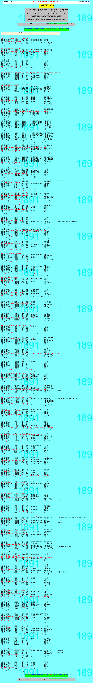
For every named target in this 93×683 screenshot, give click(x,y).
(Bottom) (67, 28)
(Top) (26, 674)
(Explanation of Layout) (38, 28)
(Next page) (61, 28)
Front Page (87, 1)
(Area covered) (53, 28)
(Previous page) (28, 28)
